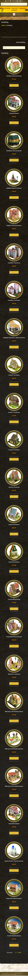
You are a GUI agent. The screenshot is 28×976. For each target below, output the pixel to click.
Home (3, 25)
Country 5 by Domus (14, 524)
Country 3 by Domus (14, 487)
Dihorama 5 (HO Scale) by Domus (14, 786)
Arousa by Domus (14, 113)
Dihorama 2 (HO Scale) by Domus (14, 711)
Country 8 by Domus (14, 562)
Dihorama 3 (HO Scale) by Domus (14, 749)
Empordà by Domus (14, 823)
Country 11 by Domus (14, 412)
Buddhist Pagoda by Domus (14, 188)
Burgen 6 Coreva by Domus (14, 225)
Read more (14, 496)
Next (19, 952)
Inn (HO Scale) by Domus (14, 935)
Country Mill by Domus (14, 599)
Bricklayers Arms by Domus (14, 150)
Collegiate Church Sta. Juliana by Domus (14, 337)
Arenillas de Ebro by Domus (14, 76)
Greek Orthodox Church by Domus (14, 861)
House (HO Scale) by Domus (14, 898)
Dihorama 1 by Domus (14, 674)
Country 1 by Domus (14, 375)
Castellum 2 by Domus (14, 263)
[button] (14, 14)
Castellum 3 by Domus (14, 300)
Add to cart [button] (14, 85)
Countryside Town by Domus (14, 636)
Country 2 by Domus (14, 449)
